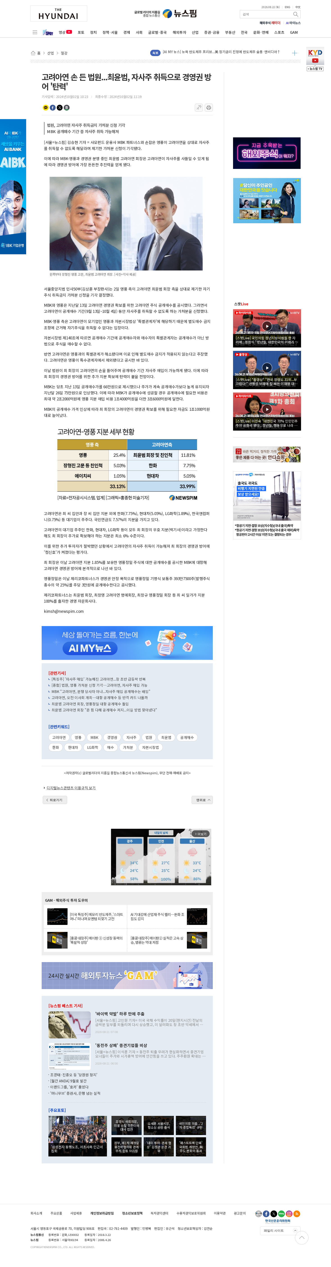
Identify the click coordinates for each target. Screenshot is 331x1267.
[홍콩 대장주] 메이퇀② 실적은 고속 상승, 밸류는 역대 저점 (157, 940)
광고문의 (240, 1213)
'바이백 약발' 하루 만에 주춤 (120, 1013)
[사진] (69, 1024)
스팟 (241, 304)
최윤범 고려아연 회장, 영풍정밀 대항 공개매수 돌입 (90, 703)
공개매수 (187, 737)
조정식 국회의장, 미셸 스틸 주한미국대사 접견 (126, 1125)
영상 (62, 32)
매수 (110, 747)
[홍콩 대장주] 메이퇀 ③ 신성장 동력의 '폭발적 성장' (96, 940)
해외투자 (179, 32)
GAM (294, 32)
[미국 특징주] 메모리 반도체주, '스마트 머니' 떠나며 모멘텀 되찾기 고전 (96, 916)
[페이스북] (266, 1213)
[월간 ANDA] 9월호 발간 (68, 1080)
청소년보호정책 (132, 1213)
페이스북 (53, 108)
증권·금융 (212, 32)
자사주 (131, 737)
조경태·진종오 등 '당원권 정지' (73, 1074)
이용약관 (220, 1213)
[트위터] (273, 1213)
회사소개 (36, 1213)
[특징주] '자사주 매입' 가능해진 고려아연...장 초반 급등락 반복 (99, 679)
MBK (94, 737)
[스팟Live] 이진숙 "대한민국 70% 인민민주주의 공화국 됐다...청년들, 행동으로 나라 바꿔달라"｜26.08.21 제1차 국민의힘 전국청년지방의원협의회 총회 (267, 423)
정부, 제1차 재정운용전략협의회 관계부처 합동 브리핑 (126, 1146)
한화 (55, 747)
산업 (195, 32)
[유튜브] (258, 1213)
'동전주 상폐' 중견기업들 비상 (121, 1045)
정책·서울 (110, 32)
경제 (126, 32)
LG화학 (92, 747)
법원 (148, 737)
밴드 (67, 108)
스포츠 (279, 32)
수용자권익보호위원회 (191, 1213)
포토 (81, 32)
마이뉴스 (293, 22)
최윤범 (166, 737)
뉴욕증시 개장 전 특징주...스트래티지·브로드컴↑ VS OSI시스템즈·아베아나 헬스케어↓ (226, 52)
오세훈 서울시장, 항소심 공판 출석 (159, 1125)
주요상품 (56, 1213)
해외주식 (270, 22)
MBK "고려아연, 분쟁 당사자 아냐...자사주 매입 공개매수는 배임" (101, 691)
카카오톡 (46, 108)
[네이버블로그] (281, 1213)
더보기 (294, 53)
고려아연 (59, 737)
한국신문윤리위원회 (277, 1221)
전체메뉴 (34, 32)
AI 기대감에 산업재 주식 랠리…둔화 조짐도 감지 (157, 916)
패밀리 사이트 (274, 1230)
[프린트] (209, 108)
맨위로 (201, 800)
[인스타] (289, 1213)
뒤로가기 (56, 800)
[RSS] (296, 1213)
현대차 (73, 747)
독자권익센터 (159, 1213)
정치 (93, 32)
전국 (244, 32)
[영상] (267, 327)
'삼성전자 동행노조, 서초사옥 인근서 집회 (77, 1149)
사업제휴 (76, 1213)
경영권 (112, 737)
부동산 (230, 32)
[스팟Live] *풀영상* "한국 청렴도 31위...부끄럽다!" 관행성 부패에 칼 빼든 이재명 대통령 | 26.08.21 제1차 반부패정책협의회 (266, 381)
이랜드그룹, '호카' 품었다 (69, 1086)
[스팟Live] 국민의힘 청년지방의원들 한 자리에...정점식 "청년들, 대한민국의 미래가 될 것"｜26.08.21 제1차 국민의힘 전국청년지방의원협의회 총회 (267, 340)
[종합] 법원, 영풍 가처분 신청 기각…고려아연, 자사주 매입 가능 (99, 685)
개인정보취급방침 (102, 1213)
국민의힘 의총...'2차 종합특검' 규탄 (191, 1125)
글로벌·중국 (157, 32)
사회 (139, 32)
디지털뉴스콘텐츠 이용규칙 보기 (71, 787)
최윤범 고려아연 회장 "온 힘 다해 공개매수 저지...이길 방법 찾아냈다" (104, 709)
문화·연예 (261, 32)
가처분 (128, 747)
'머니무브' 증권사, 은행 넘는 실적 (75, 1093)
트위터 (60, 108)
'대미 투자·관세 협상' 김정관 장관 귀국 (158, 1146)
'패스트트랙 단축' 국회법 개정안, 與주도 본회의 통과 (191, 1146)
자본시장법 (150, 747)
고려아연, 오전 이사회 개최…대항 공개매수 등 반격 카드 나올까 (100, 697)
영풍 (78, 737)
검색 (296, 14)
